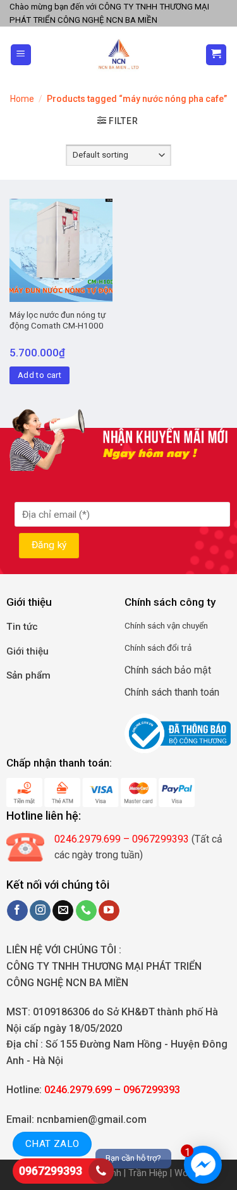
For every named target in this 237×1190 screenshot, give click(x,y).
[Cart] (216, 54)
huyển (197, 625)
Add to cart (39, 375)
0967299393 (50, 1170)
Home (22, 99)
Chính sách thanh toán (172, 692)
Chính (135, 625)
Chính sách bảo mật (168, 670)
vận (172, 625)
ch (160, 625)
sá (150, 625)
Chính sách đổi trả (158, 647)
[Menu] (21, 54)
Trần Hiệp (147, 1173)
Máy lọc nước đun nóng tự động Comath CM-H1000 (57, 320)
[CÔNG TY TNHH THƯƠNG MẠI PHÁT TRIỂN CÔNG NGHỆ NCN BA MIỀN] (118, 54)
